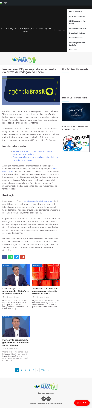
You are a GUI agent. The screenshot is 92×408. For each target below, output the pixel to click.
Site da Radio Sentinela (77, 33)
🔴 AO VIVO (82, 403)
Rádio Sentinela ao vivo (77, 16)
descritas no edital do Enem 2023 (37, 201)
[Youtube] (48, 398)
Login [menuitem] (5, 3)
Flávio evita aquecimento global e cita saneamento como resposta (15, 342)
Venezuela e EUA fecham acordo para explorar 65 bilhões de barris (45, 291)
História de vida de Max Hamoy (77, 22)
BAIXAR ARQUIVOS (75, 11)
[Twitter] (16, 257)
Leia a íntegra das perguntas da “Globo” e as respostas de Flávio (15, 291)
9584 (43, 370)
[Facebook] (4, 257)
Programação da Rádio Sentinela (77, 44)
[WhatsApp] (10, 257)
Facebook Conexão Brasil (77, 28)
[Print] (22, 257)
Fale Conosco (73, 50)
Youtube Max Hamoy (76, 38)
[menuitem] (1, 3)
